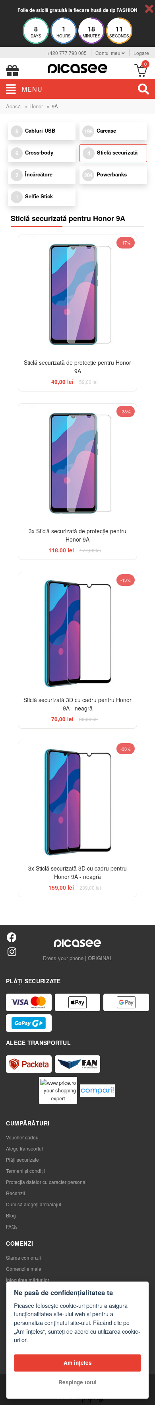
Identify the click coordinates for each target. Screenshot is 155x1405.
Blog (11, 1215)
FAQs (11, 1226)
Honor (36, 106)
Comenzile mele (23, 1268)
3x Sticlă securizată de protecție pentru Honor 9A (77, 535)
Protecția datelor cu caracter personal (46, 1181)
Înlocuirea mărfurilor (27, 1279)
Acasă (13, 106)
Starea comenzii (23, 1257)
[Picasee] (77, 67)
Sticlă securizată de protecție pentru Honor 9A (77, 366)
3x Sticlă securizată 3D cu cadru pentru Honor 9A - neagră (77, 872)
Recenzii (15, 1193)
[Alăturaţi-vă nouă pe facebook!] (12, 937)
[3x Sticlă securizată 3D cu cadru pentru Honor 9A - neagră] (77, 800)
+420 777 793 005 (67, 52)
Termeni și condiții (25, 1170)
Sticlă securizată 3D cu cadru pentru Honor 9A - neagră (77, 704)
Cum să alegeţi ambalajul (33, 1204)
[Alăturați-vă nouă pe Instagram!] (12, 951)
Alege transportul (24, 1148)
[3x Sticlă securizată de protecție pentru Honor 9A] (77, 463)
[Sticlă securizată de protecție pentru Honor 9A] (77, 294)
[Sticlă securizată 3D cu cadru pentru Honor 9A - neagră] (77, 631)
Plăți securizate (22, 1159)
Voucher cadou (22, 1137)
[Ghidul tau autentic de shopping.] (97, 1090)
